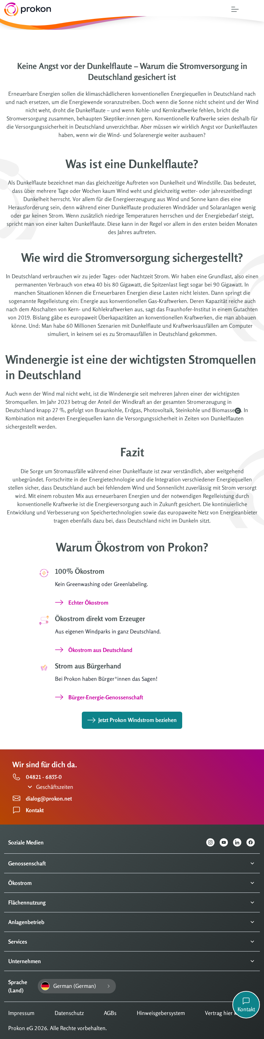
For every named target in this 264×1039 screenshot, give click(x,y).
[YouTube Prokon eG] (226, 842)
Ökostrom (20, 882)
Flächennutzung (27, 902)
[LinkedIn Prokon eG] (239, 842)
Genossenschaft (27, 863)
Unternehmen (24, 961)
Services (17, 941)
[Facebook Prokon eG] (253, 842)
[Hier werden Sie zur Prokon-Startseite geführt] (25, 9)
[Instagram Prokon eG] (213, 842)
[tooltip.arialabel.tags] (238, 410)
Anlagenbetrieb (26, 922)
